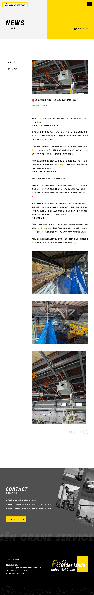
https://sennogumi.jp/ (16, 573)
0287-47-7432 (21, 570)
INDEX (72, 432)
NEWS (15, 4)
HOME (79, 29)
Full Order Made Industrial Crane (69, 564)
